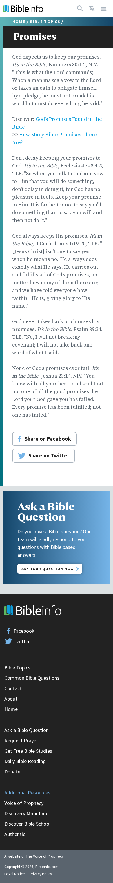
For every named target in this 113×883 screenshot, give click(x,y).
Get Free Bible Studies (28, 751)
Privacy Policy (41, 873)
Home (18, 22)
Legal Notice (14, 873)
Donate (12, 771)
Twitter (22, 641)
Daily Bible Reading (25, 761)
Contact (13, 688)
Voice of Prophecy (23, 803)
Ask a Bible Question (26, 730)
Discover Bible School (27, 823)
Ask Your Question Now (47, 569)
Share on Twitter (48, 455)
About (10, 698)
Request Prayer (21, 740)
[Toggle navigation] (104, 8)
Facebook (24, 631)
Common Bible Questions (31, 678)
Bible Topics (45, 22)
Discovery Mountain (25, 813)
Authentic (14, 834)
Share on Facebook (48, 439)
